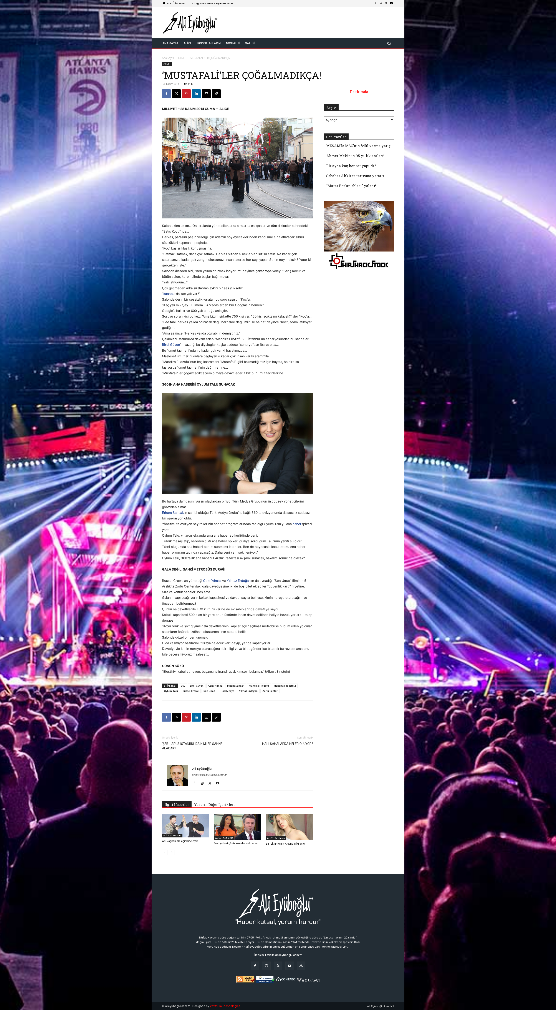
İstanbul (169, 294)
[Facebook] (375, 3)
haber (297, 524)
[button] (389, 43)
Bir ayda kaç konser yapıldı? (351, 165)
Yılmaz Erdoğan (239, 581)
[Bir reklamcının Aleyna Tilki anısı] (289, 827)
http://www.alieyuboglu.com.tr (209, 774)
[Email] (206, 93)
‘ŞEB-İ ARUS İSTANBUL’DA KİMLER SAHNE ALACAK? (192, 746)
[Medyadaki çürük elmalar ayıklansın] (237, 827)
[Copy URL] (216, 93)
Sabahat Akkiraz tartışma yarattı (355, 175)
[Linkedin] (196, 93)
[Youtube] (391, 3)
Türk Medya (227, 690)
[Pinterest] (186, 93)
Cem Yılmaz (212, 581)
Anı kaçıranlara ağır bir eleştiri (180, 841)
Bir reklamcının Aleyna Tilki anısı (285, 843)
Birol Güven (171, 345)
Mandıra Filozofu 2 (285, 685)
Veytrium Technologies (225, 1006)
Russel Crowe (191, 690)
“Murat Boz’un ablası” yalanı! (351, 185)
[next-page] (171, 852)
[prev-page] (164, 852)
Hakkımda (359, 91)
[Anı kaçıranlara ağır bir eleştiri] (185, 826)
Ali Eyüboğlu (202, 768)
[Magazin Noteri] (301, 966)
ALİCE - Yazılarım (172, 835)
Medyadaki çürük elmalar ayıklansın (236, 843)
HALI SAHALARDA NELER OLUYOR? (287, 744)
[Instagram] (381, 3)
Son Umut (209, 690)
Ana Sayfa (168, 58)
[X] (386, 3)
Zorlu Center (270, 690)
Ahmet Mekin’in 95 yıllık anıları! (355, 155)
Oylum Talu (171, 690)
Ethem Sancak (173, 513)
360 (183, 685)
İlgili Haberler (177, 804)
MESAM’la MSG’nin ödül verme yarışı (359, 145)
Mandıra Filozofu (259, 685)
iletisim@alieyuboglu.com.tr (283, 955)
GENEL (182, 58)
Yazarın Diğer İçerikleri (214, 804)
